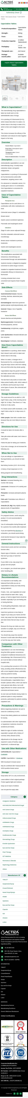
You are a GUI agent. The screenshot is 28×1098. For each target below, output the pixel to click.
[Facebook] (14, 1093)
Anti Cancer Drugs (11, 16)
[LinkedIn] (20, 1093)
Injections (5, 901)
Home (2, 16)
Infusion (5, 918)
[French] (27, 2)
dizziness (18, 530)
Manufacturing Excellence (8, 1008)
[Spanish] (22, 2)
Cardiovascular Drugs (9, 835)
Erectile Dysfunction (9, 843)
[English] (19, 2)
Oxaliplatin (4, 754)
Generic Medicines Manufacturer (10, 1011)
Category (14, 797)
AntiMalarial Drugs (8, 826)
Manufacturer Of (14, 875)
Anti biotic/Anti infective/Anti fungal (13, 805)
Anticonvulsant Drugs (9, 818)
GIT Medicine (7, 856)
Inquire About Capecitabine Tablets (14, 64)
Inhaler (5, 896)
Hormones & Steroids (9, 860)
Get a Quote (19, 9)
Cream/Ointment (8, 888)
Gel (4, 913)
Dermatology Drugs (9, 839)
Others (5, 869)
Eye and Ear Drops (8, 848)
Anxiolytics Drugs (8, 831)
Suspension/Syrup (8, 884)
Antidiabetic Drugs (8, 822)
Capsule (5, 909)
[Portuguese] (24, 2)
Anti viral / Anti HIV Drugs (10, 814)
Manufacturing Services (7, 1005)
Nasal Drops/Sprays (9, 892)
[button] (26, 9)
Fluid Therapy (7, 852)
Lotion (4, 922)
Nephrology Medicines (9, 865)
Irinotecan (19, 758)
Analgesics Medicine (9, 801)
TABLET (5, 879)
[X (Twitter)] (17, 1093)
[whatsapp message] (26, 540)
